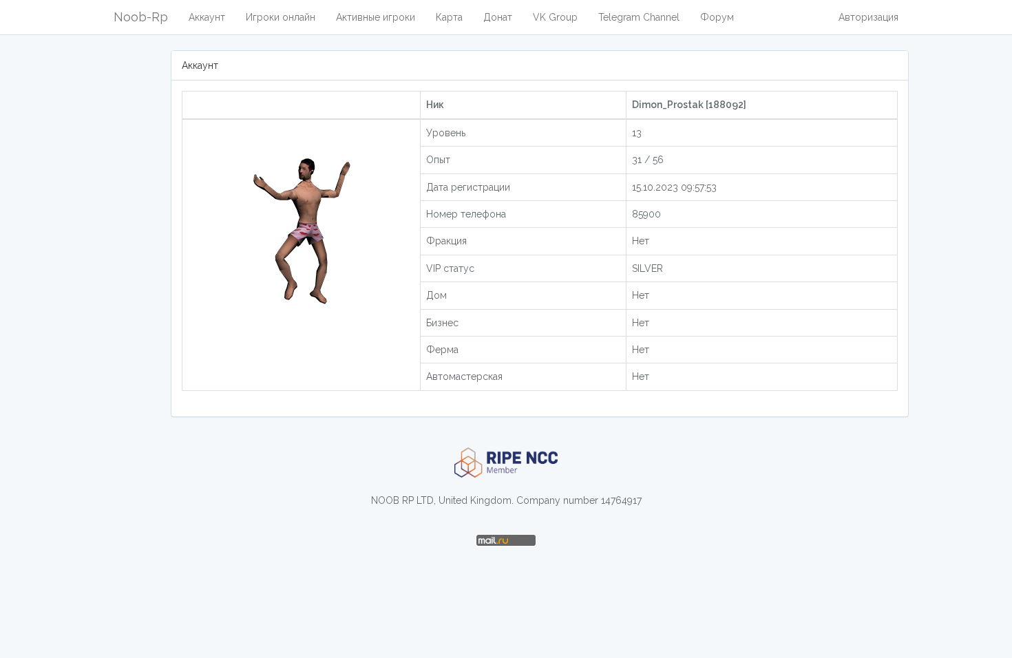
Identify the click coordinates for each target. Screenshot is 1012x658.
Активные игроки (375, 17)
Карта (449, 17)
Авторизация (868, 17)
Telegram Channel (638, 17)
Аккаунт (207, 17)
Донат (497, 17)
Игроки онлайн (280, 17)
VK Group (555, 17)
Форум (717, 17)
